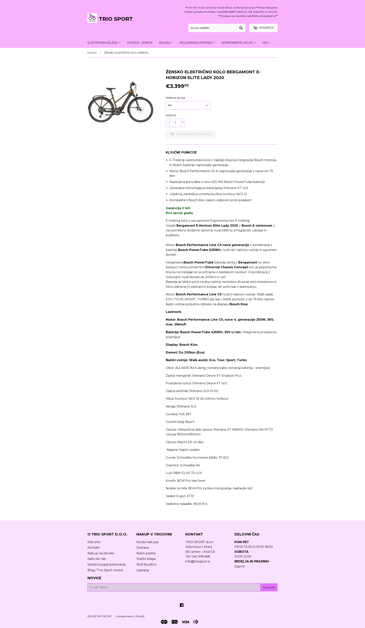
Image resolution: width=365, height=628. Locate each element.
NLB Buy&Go (146, 564)
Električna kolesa (102, 42)
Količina (171, 115)
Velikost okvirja (175, 98)
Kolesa (165, 42)
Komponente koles (237, 42)
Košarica (266, 27)
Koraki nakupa (147, 542)
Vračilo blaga (146, 559)
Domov (92, 52)
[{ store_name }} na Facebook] (182, 605)
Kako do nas (96, 559)
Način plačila (146, 553)
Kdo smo (94, 542)
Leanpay (142, 570)
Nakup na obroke (100, 553)
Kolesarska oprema (196, 42)
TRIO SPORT (116, 19)
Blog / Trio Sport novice (105, 570)
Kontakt (93, 547)
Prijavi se (269, 587)
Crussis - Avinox (139, 42)
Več (265, 42)
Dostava (142, 547)
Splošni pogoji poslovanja (106, 564)
